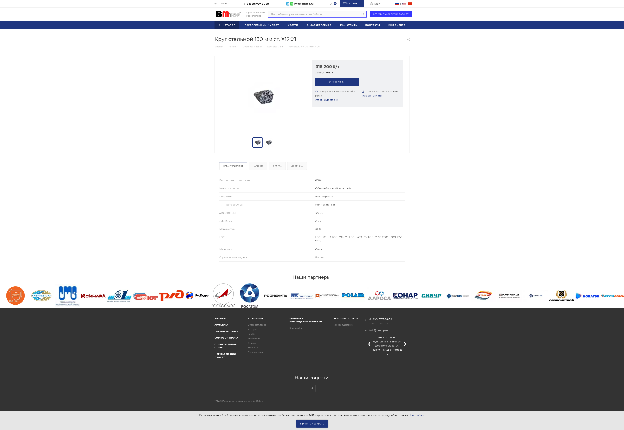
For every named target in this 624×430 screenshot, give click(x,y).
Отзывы (252, 343)
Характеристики (233, 166)
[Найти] (363, 14)
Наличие (258, 166)
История (252, 329)
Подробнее (417, 415)
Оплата (277, 166)
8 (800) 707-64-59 (258, 3)
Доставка (297, 166)
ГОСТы (251, 334)
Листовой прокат (227, 331)
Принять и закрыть (312, 423)
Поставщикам (255, 352)
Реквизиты (254, 338)
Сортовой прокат (227, 337)
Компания (255, 318)
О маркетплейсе (257, 324)
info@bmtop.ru (378, 330)
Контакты (253, 347)
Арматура (221, 324)
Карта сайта (296, 328)
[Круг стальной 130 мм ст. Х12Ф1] (263, 96)
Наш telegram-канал (312, 388)
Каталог (220, 318)
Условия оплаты (372, 95)
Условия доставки (326, 99)
